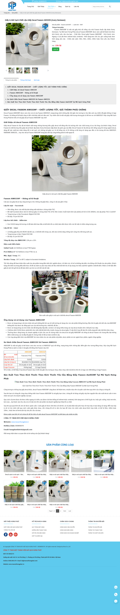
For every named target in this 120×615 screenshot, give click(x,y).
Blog (60, 6)
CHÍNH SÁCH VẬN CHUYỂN (67, 527)
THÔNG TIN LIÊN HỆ (9, 530)
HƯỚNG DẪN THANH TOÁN (39, 530)
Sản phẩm (51, 6)
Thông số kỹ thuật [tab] (25, 80)
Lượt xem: (76, 25)
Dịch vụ (67, 6)
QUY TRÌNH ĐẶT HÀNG (38, 527)
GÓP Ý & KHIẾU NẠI (37, 536)
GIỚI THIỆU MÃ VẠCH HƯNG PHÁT (13, 527)
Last (69, 511)
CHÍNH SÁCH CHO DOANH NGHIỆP (69, 533)
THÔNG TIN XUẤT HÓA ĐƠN (95, 533)
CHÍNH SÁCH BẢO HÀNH (66, 530)
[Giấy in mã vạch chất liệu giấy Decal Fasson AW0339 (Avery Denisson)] (11, 70)
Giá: (53, 45)
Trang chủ (30, 6)
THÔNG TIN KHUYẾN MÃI (95, 527)
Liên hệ (76, 6)
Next (64, 511)
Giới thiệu (41, 6)
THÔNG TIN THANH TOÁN (95, 530)
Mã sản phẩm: (56, 25)
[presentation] (6, 70)
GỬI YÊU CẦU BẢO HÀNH (38, 533)
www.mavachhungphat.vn (20, 422)
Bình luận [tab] (37, 80)
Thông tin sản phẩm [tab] (11, 80)
